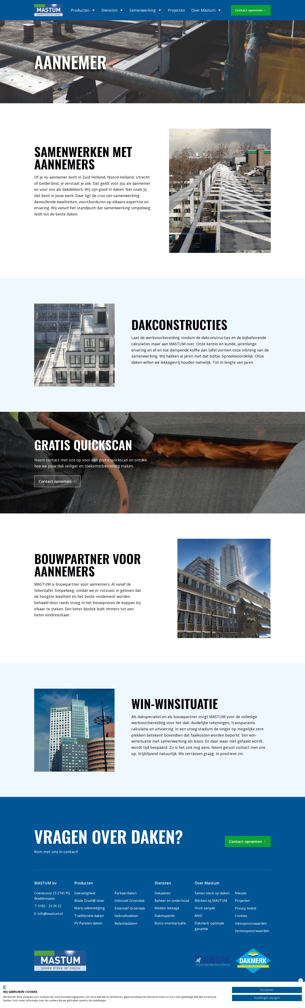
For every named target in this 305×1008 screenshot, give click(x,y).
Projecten (176, 10)
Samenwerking (142, 10)
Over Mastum (203, 10)
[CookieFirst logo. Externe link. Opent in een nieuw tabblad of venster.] (4, 987)
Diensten (109, 10)
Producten (80, 10)
